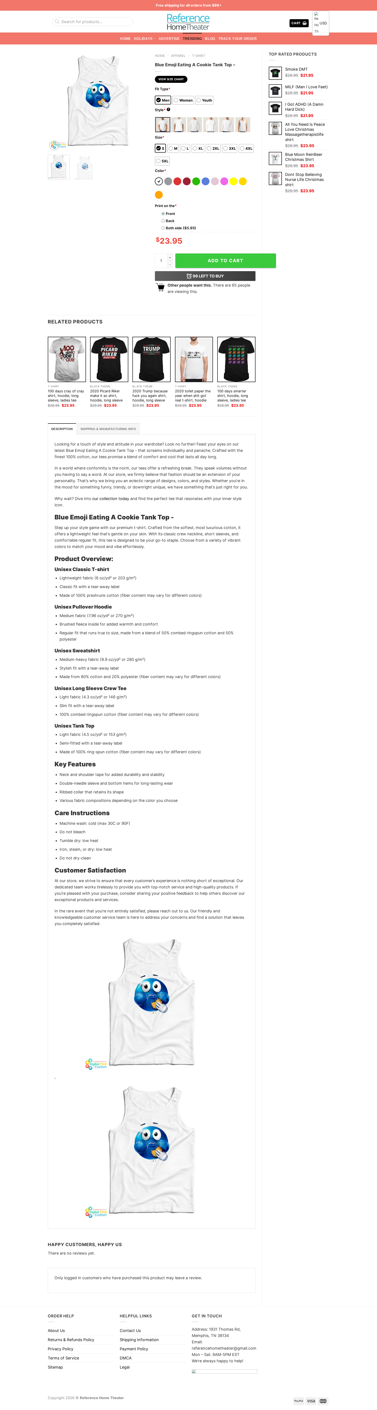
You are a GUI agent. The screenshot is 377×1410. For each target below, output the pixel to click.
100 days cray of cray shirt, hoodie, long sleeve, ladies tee (66, 395)
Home (125, 39)
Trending (192, 39)
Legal (125, 1367)
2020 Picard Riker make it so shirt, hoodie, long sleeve (106, 395)
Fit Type (162, 89)
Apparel (178, 56)
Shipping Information (139, 1339)
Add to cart (225, 260)
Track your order (237, 39)
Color (160, 170)
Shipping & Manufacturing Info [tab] (108, 429)
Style (162, 110)
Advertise (169, 39)
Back (170, 221)
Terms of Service (63, 1358)
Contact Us (130, 1330)
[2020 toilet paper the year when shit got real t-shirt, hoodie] (194, 359)
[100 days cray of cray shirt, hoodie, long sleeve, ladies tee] (67, 359)
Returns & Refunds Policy (71, 1339)
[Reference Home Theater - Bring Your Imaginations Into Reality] (188, 21)
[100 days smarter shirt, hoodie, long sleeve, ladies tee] (236, 359)
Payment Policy (134, 1349)
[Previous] (55, 101)
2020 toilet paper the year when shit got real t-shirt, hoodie (193, 395)
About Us (56, 1330)
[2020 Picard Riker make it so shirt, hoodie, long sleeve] (109, 359)
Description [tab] (62, 429)
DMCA (126, 1358)
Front (170, 213)
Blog (210, 39)
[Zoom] (54, 145)
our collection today (110, 498)
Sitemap (55, 1367)
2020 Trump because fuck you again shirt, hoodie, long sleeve (150, 395)
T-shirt (198, 56)
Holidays (143, 39)
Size (159, 137)
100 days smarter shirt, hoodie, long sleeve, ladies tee (232, 395)
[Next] (141, 101)
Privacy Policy (60, 1349)
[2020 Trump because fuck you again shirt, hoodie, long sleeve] (151, 359)
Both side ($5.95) (181, 228)
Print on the (166, 206)
